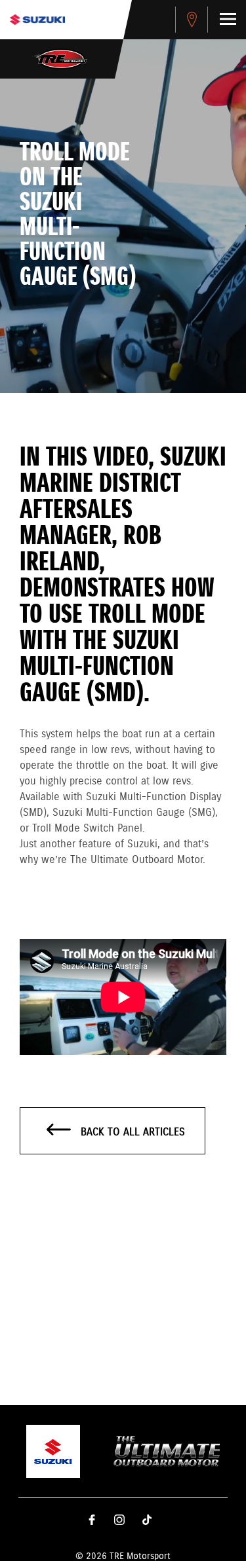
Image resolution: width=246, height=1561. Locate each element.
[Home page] (37, 19)
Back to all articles (131, 1132)
